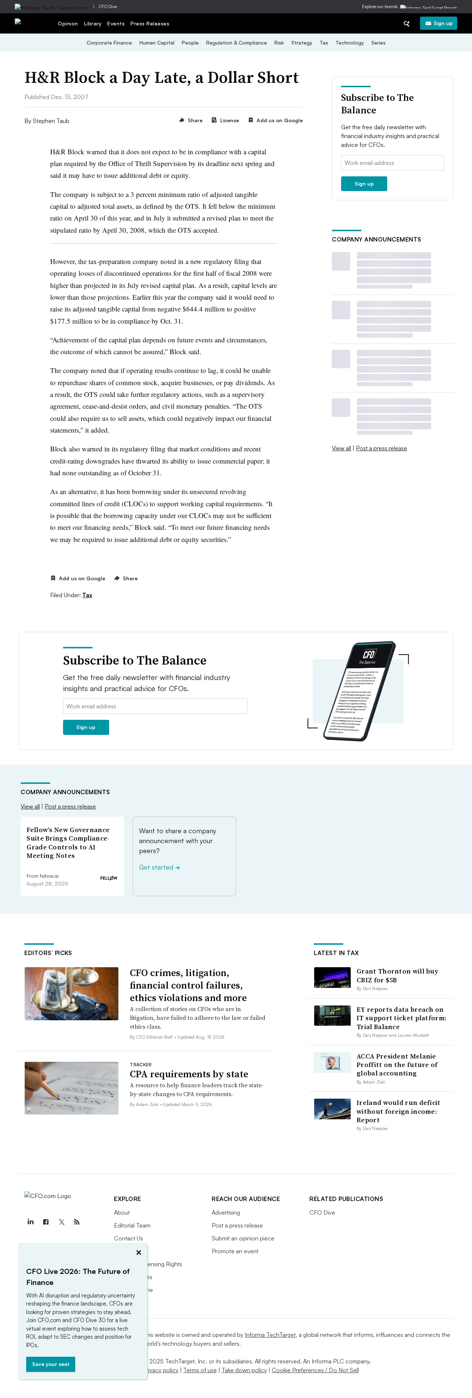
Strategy (301, 42)
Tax (324, 42)
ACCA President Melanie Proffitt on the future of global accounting (397, 1065)
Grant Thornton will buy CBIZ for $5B (397, 975)
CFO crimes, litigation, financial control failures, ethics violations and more (188, 985)
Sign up (443, 23)
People (190, 42)
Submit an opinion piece (243, 1238)
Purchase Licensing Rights (148, 1264)
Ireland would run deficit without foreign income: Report (399, 1111)
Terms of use (200, 1370)
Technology (350, 42)
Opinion (68, 23)
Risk (279, 42)
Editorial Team (132, 1225)
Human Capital (156, 42)
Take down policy (244, 1370)
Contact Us (128, 1238)
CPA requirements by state (189, 1074)
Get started (159, 867)
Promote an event (235, 1251)
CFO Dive (108, 6)
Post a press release (381, 448)
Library (93, 23)
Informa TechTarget (270, 1334)
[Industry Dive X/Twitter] (61, 1222)
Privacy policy (160, 1370)
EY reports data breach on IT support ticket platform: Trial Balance (402, 1018)
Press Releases (150, 23)
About (122, 1212)
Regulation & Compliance (236, 42)
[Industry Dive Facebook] (45, 1222)
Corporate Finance (109, 42)
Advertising (226, 1212)
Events (116, 23)
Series (378, 42)
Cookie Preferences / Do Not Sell (315, 1370)
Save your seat (50, 1364)
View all (341, 448)
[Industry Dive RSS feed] (76, 1222)
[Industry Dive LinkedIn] (30, 1222)
